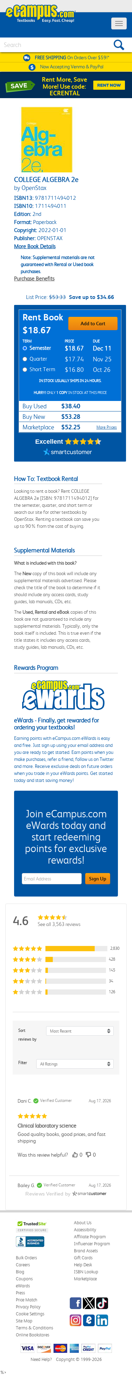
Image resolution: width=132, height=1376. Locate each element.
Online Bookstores (32, 1334)
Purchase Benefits (34, 278)
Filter (22, 1062)
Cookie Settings (30, 1313)
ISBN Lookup (86, 1271)
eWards (23, 1285)
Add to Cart (93, 323)
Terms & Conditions (34, 1327)
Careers (23, 1264)
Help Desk (83, 1264)
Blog (20, 1271)
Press (20, 1292)
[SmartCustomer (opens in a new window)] (67, 453)
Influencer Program (92, 1243)
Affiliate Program (90, 1236)
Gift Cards (83, 1257)
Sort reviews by (27, 1035)
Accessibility (85, 1229)
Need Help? (41, 1359)
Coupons (24, 1278)
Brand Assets (86, 1250)
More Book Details (35, 246)
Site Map (24, 1320)
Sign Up (97, 878)
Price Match (26, 1299)
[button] (66, 948)
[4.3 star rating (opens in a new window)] (83, 441)
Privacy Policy (28, 1306)
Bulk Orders (26, 1257)
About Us (83, 1222)
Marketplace (85, 1278)
